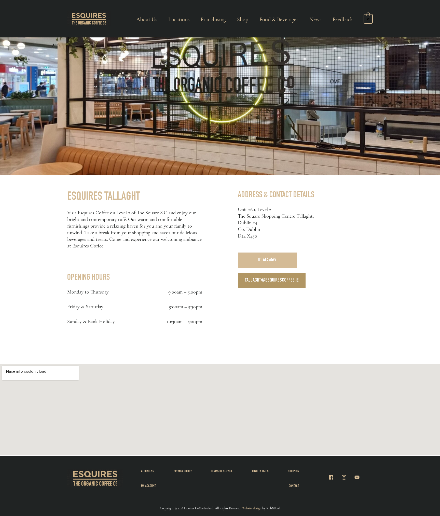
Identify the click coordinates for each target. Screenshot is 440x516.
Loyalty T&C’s (260, 471)
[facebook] (334, 477)
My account (148, 486)
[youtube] (357, 477)
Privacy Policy (183, 471)
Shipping (293, 471)
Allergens (147, 471)
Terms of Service (221, 471)
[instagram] (347, 477)
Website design (252, 508)
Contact (294, 486)
